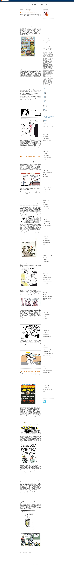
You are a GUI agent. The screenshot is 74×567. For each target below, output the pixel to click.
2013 (44, 97)
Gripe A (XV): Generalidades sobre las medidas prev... (49, 112)
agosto (45, 106)
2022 (44, 88)
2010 (44, 101)
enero (45, 121)
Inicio (31, 555)
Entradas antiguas (38, 555)
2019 (44, 91)
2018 (44, 92)
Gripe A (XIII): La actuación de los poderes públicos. (30, 371)
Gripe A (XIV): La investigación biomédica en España (30, 156)
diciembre (45, 102)
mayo (45, 109)
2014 (44, 96)
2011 (44, 100)
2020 (44, 89)
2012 (44, 98)
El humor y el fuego (37, 4)
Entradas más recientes (23, 555)
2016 (44, 93)
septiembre (46, 105)
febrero (45, 120)
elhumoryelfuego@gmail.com (37, 563)
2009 (44, 123)
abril (45, 110)
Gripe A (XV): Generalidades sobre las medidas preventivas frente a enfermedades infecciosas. (29, 11)
